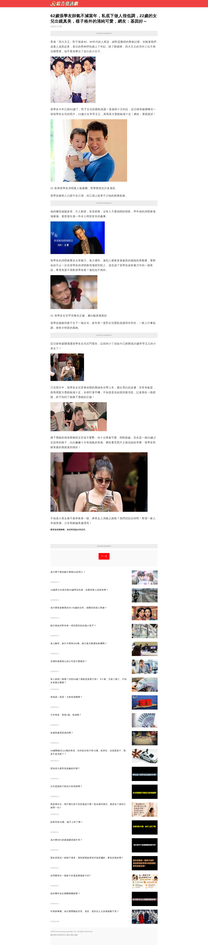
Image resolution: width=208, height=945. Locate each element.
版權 (76, 935)
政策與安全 (62, 935)
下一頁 (104, 556)
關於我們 (53, 935)
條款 (68, 935)
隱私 (72, 935)
